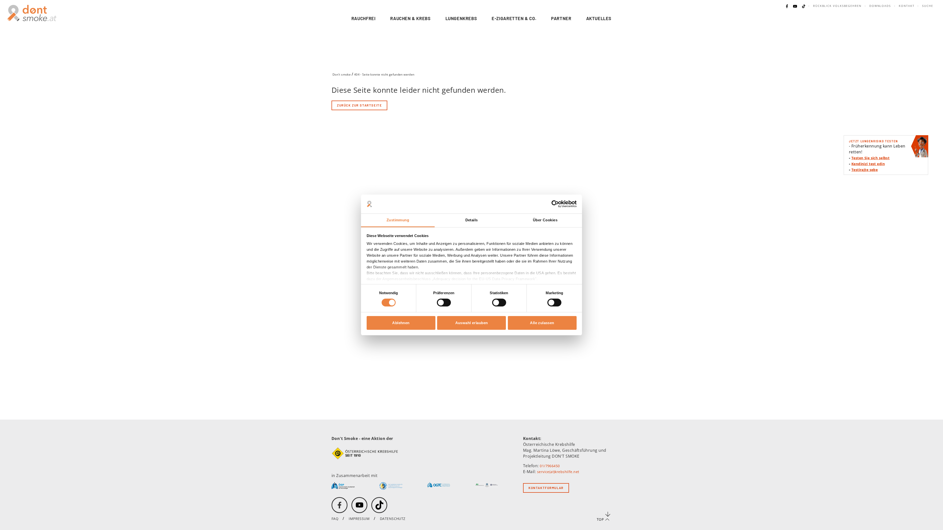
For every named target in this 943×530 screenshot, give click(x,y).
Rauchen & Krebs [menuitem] (410, 18)
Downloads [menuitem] (880, 6)
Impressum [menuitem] (359, 518)
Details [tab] (471, 220)
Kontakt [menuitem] (906, 6)
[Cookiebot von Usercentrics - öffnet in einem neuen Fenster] (555, 204)
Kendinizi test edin (868, 163)
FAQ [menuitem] (335, 518)
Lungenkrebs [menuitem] (461, 18)
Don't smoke (342, 74)
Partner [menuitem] (561, 18)
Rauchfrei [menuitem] (363, 18)
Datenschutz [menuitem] (392, 518)
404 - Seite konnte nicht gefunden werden (384, 74)
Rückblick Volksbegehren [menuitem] (837, 6)
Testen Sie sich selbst (870, 158)
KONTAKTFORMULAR (546, 488)
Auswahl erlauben (471, 323)
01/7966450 (550, 466)
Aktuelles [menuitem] (599, 18)
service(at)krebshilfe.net (558, 471)
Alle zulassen (542, 323)
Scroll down (607, 514)
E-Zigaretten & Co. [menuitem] (514, 18)
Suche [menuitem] (927, 6)
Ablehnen (400, 323)
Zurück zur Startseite (359, 105)
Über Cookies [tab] (545, 220)
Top (600, 519)
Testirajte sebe (864, 169)
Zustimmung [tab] (398, 220)
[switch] (441, 302)
